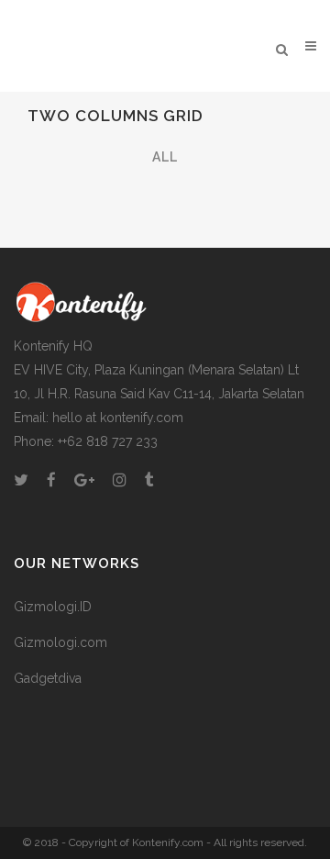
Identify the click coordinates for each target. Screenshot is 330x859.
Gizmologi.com (60, 642)
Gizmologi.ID (53, 606)
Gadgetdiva (48, 678)
